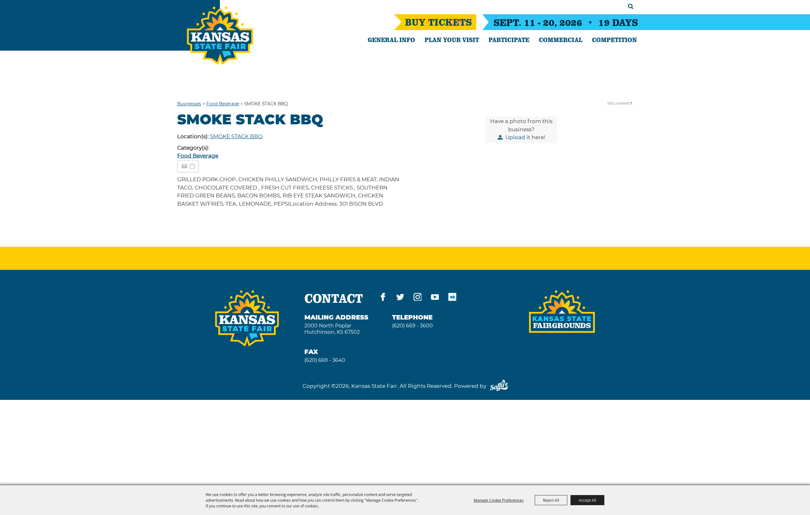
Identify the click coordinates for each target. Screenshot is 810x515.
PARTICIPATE (509, 39)
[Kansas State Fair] (220, 36)
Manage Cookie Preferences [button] (499, 500)
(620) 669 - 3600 (412, 326)
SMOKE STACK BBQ (236, 136)
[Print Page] (452, 298)
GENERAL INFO (391, 39)
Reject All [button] (551, 500)
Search (630, 6)
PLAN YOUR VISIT (452, 39)
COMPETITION (614, 39)
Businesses (189, 103)
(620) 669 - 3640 (324, 360)
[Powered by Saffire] (499, 386)
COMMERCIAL (561, 39)
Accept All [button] (587, 500)
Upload (515, 137)
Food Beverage (222, 103)
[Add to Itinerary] (192, 166)
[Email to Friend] (184, 166)
